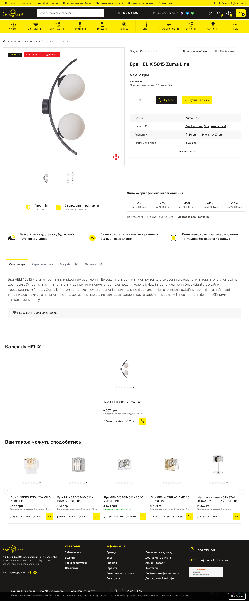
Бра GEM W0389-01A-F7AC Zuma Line (170, 499)
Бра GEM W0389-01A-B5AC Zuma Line (123, 499)
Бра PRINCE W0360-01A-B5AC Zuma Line (75, 499)
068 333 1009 (130, 13)
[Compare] (142, 367)
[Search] (100, 13)
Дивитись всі (185, 151)
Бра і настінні (58, 29)
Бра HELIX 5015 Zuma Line (123, 402)
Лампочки (213, 29)
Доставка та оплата (141, 3)
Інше (235, 29)
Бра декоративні (32, 41)
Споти (146, 29)
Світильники (36, 29)
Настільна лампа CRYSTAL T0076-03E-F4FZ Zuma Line (218, 499)
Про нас (10, 3)
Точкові (124, 29)
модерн (53, 312)
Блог (109, 557)
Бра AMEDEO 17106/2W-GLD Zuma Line (31, 499)
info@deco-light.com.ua (231, 3)
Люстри (13, 29)
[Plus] (146, 100)
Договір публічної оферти (162, 578)
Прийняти (237, 596)
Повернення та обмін (77, 3)
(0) (141, 51)
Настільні (80, 29)
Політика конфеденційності (163, 573)
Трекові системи (169, 29)
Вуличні (191, 29)
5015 (29, 312)
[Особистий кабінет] (210, 13)
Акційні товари (48, 3)
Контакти (27, 3)
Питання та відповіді (109, 3)
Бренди (111, 552)
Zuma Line (40, 312)
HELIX (21, 312)
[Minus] (134, 100)
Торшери (102, 29)
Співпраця (165, 3)
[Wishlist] (142, 361)
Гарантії (111, 568)
